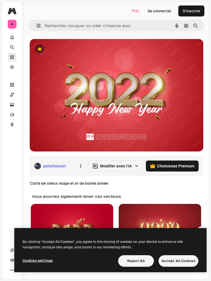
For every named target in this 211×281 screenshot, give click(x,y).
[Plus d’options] (80, 166)
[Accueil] (12, 37)
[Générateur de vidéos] (12, 114)
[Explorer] (12, 67)
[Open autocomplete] (36, 26)
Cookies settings (38, 260)
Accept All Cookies (178, 260)
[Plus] (12, 270)
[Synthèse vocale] (12, 124)
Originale (66, 49)
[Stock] (12, 57)
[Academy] (12, 260)
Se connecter (160, 11)
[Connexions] (12, 250)
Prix (135, 11)
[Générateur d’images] (12, 104)
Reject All (136, 260)
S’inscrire (191, 11)
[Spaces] (12, 94)
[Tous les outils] (12, 84)
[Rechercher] (12, 47)
